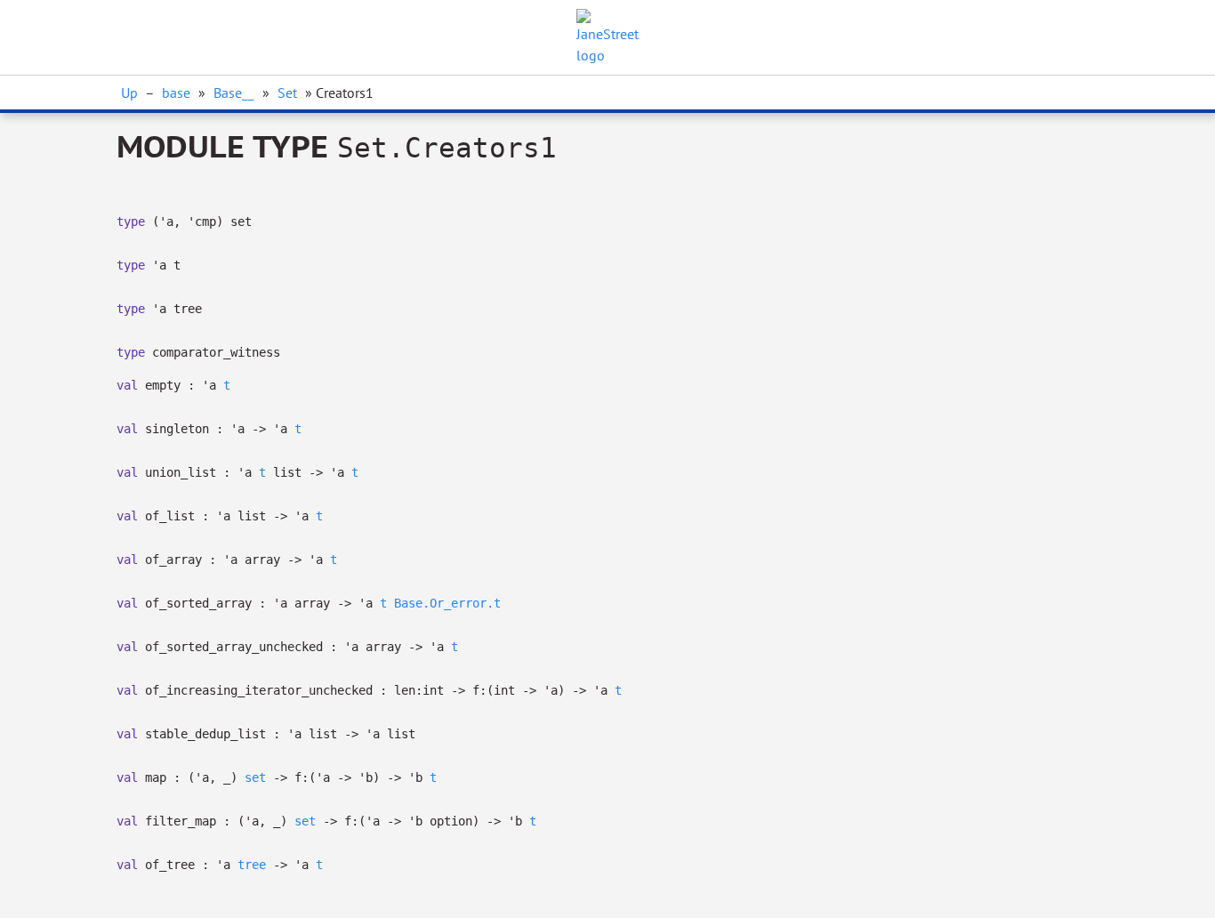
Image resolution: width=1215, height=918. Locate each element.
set (255, 777)
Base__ (233, 92)
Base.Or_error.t (447, 603)
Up (129, 92)
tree (251, 865)
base (176, 92)
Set (287, 92)
